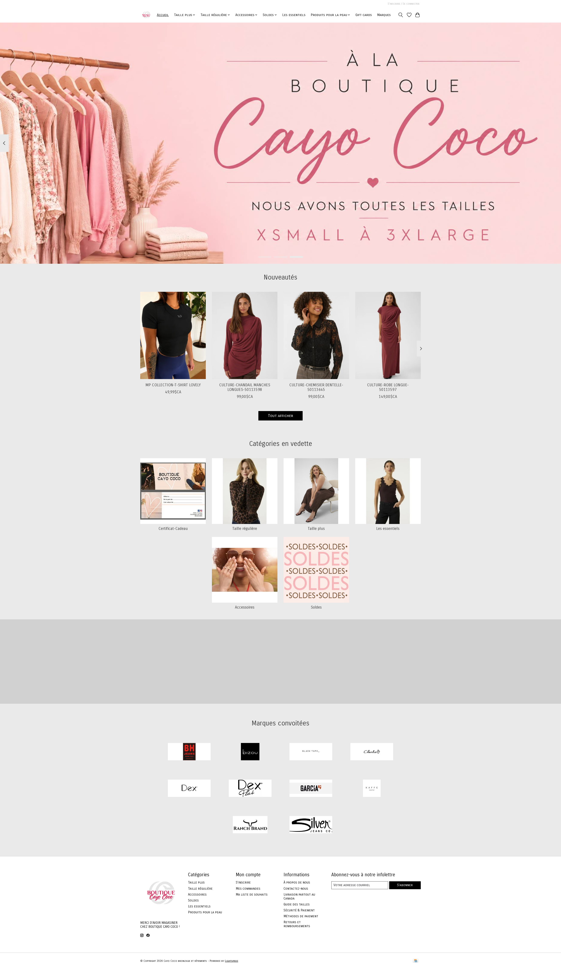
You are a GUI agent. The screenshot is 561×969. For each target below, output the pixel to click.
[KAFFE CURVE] (371, 788)
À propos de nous (297, 882)
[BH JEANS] (189, 752)
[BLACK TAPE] (311, 752)
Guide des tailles (297, 904)
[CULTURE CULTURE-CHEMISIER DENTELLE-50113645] (316, 335)
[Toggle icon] (401, 15)
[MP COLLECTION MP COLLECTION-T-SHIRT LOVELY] (173, 335)
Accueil (163, 15)
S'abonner (405, 885)
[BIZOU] (250, 752)
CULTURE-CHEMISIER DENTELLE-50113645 (316, 387)
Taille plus (316, 528)
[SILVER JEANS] (311, 825)
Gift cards (363, 15)
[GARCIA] (311, 788)
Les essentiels (293, 15)
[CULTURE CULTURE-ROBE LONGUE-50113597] (388, 335)
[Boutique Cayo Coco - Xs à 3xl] (146, 15)
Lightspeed (231, 960)
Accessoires (244, 607)
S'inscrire (243, 882)
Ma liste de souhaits (252, 894)
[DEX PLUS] (250, 788)
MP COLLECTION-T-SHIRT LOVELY (173, 385)
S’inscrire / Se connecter (403, 3)
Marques (384, 15)
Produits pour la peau (205, 912)
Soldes (316, 607)
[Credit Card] (415, 961)
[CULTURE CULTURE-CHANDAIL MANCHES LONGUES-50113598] (244, 335)
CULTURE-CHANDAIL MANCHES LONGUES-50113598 (244, 387)
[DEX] (189, 788)
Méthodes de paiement (301, 916)
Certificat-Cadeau (173, 528)
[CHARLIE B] (371, 752)
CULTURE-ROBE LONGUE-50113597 (388, 387)
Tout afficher (280, 415)
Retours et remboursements (297, 924)
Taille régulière (244, 528)
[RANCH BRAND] (250, 825)
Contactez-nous (296, 889)
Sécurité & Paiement (299, 910)
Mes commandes (248, 889)
